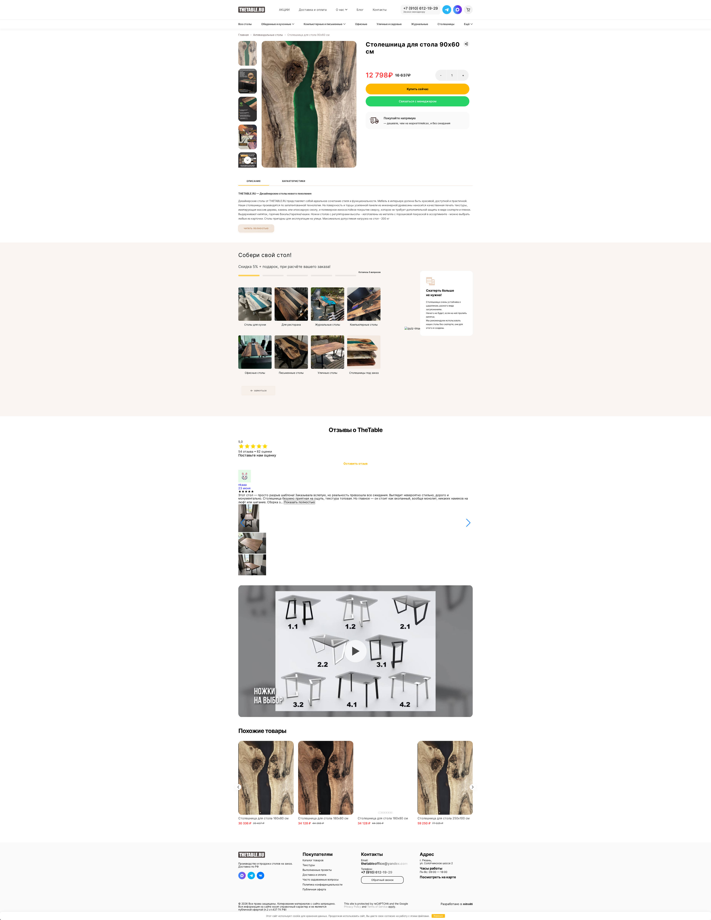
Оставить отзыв (355, 463)
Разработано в (457, 904)
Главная (243, 34)
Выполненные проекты (317, 869)
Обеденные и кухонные (276, 24)
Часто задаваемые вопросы (321, 879)
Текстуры (309, 865)
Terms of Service (377, 906)
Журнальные (419, 24)
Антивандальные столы (268, 34)
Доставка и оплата (313, 9)
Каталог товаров (313, 860)
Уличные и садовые (389, 24)
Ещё (467, 24)
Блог (360, 9)
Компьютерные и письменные (323, 24)
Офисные (361, 24)
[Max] (457, 9)
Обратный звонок (382, 879)
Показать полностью (299, 502)
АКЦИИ (284, 9)
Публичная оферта (314, 889)
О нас (340, 9)
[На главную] (251, 10)
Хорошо (438, 915)
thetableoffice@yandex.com (384, 863)
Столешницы (446, 24)
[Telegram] (446, 9)
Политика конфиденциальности (322, 884)
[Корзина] (468, 9)
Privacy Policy (352, 906)
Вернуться (260, 391)
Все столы (245, 24)
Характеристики (293, 181)
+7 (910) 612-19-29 (376, 872)
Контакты (380, 9)
